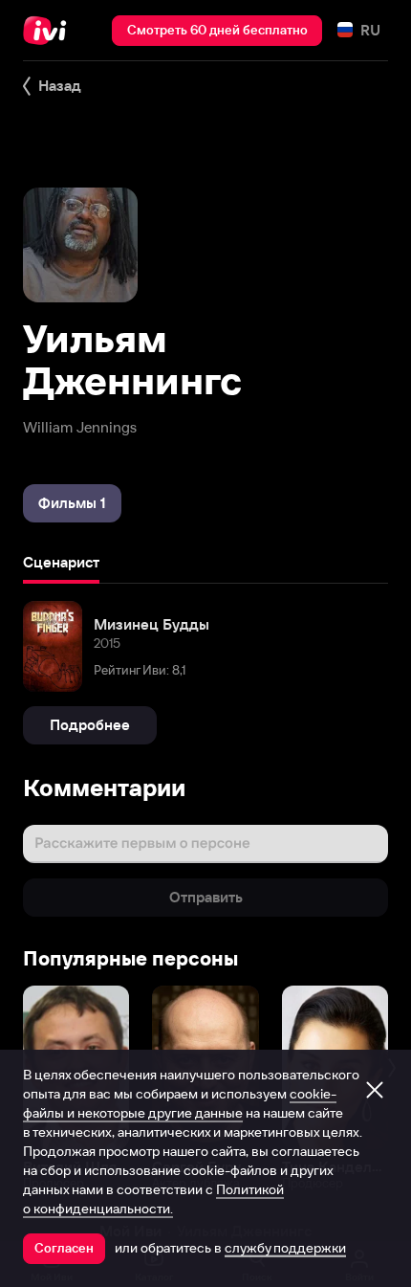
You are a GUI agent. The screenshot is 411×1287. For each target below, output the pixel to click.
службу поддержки (285, 1247)
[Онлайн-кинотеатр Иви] (49, 30)
